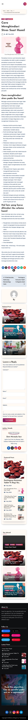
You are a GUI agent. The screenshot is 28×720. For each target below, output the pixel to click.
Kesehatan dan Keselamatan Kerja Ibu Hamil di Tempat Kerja (10, 515)
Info (3, 19)
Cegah (6, 330)
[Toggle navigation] (2, 4)
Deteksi (12, 544)
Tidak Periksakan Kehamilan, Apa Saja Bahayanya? (9, 507)
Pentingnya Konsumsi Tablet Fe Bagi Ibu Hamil (13, 483)
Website (5, 405)
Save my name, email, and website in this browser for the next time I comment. (14, 415)
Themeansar (22, 718)
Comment (6, 370)
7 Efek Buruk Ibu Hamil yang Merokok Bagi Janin (10, 498)
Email (4, 398)
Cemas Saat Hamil (10, 547)
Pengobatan (9, 19)
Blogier (15, 718)
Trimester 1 (19, 544)
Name (5, 391)
